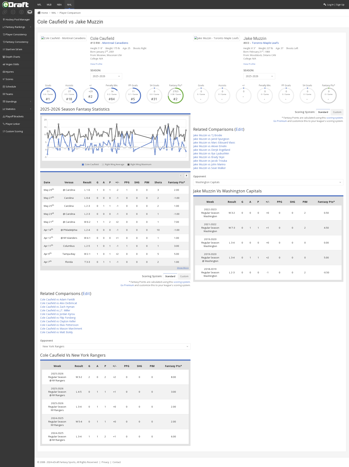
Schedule (11, 86)
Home (44, 12)
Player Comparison (70, 12)
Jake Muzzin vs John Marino (209, 164)
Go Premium (127, 285)
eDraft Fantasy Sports (64, 462)
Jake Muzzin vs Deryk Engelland (211, 149)
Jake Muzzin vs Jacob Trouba (210, 160)
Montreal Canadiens (115, 43)
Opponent (46, 340)
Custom (184, 276)
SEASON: (95, 70)
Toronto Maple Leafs (265, 43)
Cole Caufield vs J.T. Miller (55, 310)
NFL (39, 4)
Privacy (105, 462)
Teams (9, 94)
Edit (86, 293)
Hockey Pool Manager (18, 19)
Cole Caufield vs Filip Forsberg (57, 317)
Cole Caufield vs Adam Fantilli (57, 299)
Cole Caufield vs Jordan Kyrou (57, 314)
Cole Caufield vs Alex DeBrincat (58, 303)
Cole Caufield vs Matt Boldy (56, 332)
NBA (59, 4)
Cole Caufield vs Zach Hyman (57, 306)
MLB (49, 4)
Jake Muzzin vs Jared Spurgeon (211, 139)
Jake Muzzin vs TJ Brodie (207, 135)
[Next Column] (186, 175)
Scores (9, 79)
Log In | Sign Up (335, 4)
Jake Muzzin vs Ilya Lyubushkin (211, 153)
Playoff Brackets (15, 116)
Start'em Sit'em (14, 49)
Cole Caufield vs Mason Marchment (61, 328)
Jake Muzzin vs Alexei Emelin (210, 146)
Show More (183, 267)
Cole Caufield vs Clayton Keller (58, 321)
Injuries (10, 71)
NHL (69, 4)
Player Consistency (16, 34)
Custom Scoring (14, 131)
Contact (117, 462)
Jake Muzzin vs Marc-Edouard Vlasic (214, 142)
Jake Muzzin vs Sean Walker (209, 168)
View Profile (96, 64)
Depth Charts (13, 56)
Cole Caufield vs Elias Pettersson (59, 325)
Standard (170, 276)
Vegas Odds (12, 64)
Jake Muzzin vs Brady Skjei (208, 157)
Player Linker (13, 123)
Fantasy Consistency (17, 41)
